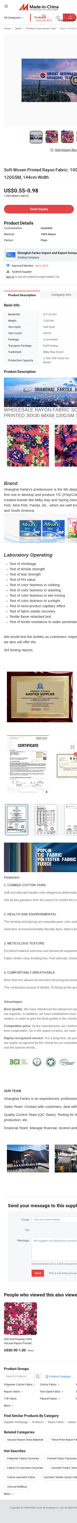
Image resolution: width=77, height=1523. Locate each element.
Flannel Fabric (48, 1398)
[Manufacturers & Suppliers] (38, 7)
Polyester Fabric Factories (23, 1458)
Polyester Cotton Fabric (18, 1384)
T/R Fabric (10, 1398)
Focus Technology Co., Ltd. (50, 1507)
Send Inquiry (39, 209)
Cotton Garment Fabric (21, 1477)
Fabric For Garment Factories (25, 1468)
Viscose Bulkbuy (17, 1486)
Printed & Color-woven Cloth (41, 28)
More (7, 1494)
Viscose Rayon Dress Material (25, 1439)
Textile (18, 28)
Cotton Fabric (48, 1384)
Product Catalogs (60, 1376)
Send (38, 1273)
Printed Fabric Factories (61, 1458)
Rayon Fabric (12, 1391)
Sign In (10, 277)
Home (7, 28)
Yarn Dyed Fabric (50, 1391)
